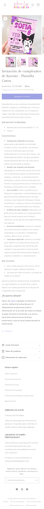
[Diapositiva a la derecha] (41, 62)
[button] (5, 5)
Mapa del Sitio (10, 401)
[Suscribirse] (36, 480)
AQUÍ (13, 301)
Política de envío (31, 505)
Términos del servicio (16, 505)
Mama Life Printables (20, 498)
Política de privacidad (34, 501)
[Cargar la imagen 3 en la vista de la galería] (33, 62)
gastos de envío (8, 89)
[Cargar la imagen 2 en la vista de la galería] (22, 62)
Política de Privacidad (13, 390)
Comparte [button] (8, 331)
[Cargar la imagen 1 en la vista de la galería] (11, 62)
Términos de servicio (13, 379)
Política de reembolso (17, 501)
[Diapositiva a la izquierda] (2, 62)
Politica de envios (12, 385)
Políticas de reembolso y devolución (19, 396)
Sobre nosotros (11, 374)
